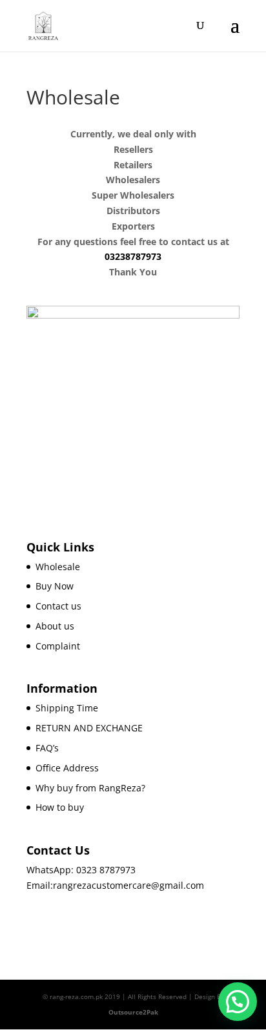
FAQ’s (47, 748)
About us (55, 626)
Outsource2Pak (133, 1011)
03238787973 (133, 256)
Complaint (58, 646)
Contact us (58, 606)
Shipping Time (67, 708)
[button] (237, 1001)
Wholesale (58, 566)
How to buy (60, 807)
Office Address (67, 768)
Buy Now (55, 586)
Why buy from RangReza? (90, 788)
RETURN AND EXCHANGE (89, 728)
